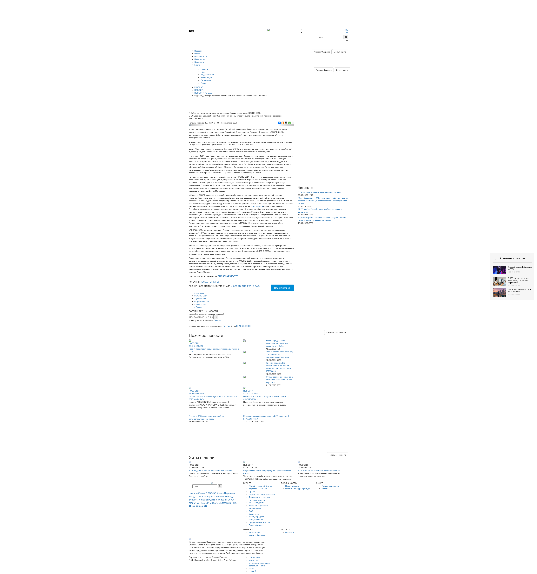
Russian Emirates (210, 281)
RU (346, 29)
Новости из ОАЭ (203, 92)
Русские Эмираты (322, 51)
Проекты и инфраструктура (297, 488)
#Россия (198, 306)
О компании (254, 557)
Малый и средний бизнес (260, 485)
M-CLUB (214, 502)
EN (347, 32)
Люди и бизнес (255, 525)
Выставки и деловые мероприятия (258, 507)
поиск (252, 571)
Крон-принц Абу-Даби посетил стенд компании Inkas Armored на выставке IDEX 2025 (278, 366)
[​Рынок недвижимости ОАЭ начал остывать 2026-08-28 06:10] (499, 296)
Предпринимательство (259, 522)
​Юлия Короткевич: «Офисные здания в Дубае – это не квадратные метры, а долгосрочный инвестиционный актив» (323, 200)
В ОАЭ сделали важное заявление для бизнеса (319, 192)
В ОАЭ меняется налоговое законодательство (319, 470)
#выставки (199, 292)
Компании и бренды (224, 496)
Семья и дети (340, 51)
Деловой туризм (256, 502)
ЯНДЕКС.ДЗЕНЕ (243, 325)
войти (251, 568)
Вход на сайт (198, 505)
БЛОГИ (210, 493)
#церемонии (200, 298)
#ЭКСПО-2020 (201, 295)
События (219, 493)
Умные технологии (330, 485)
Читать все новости (337, 454)
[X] (286, 123)
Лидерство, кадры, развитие (262, 494)
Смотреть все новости (336, 332)
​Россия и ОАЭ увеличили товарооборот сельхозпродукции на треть (207, 417)
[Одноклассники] (283, 123)
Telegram (218, 320)
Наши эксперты (205, 496)
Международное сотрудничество (256, 518)
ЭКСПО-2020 (257, 206)
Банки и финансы (257, 534)
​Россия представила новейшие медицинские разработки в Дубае (277, 343)
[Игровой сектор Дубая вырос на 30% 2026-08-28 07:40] (499, 273)
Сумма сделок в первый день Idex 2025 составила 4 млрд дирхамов (279, 379)
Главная (198, 87)
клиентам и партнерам (259, 562)
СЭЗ (251, 511)
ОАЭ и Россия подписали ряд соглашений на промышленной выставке (279, 354)
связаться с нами (257, 565)
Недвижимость (201, 56)
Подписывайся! (282, 287)
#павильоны (200, 304)
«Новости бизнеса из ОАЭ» (245, 286)
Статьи (201, 493)
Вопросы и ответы (198, 499)
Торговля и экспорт (258, 488)
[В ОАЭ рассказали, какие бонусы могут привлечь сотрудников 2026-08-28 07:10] (499, 285)
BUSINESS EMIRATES (228, 276)
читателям (254, 560)
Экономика (199, 61)
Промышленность (257, 499)
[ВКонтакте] (279, 123)
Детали (325, 488)
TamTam (226, 325)
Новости (198, 50)
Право (197, 53)
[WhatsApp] (289, 123)
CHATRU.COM (201, 502)
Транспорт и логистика (259, 497)
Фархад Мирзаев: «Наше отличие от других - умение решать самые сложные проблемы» (322, 219)
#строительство (201, 301)
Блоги (197, 64)
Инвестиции (199, 59)
